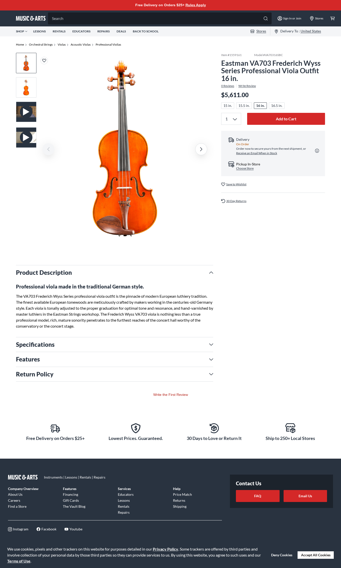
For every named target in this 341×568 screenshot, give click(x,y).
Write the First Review (170, 395)
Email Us (305, 496)
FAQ (257, 496)
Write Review (247, 86)
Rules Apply (195, 5)
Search (57, 18)
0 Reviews (227, 86)
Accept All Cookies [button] (316, 555)
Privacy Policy (165, 549)
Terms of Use (18, 561)
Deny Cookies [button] (281, 555)
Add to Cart (286, 118)
